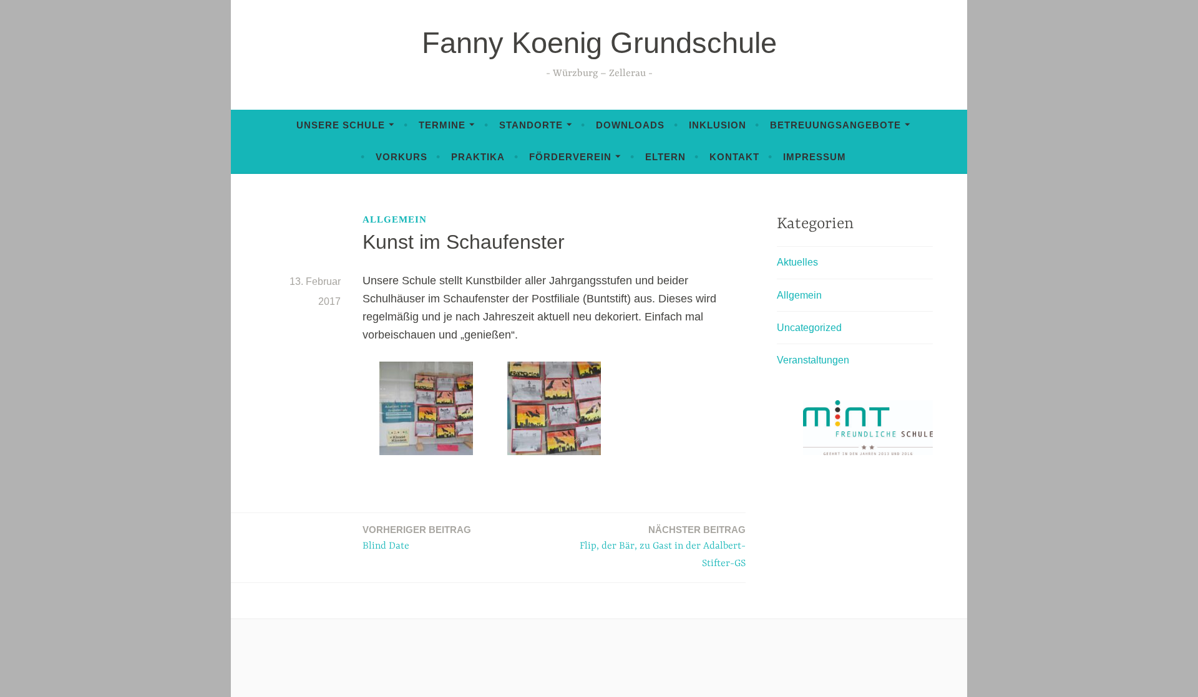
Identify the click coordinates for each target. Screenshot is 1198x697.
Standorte (531, 125)
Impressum (814, 156)
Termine (442, 125)
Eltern (665, 156)
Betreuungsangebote (835, 125)
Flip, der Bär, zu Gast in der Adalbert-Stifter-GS (663, 547)
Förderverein (570, 156)
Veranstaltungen (813, 360)
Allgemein (395, 219)
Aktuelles (797, 262)
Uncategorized (809, 327)
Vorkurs (401, 156)
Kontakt (734, 156)
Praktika (478, 156)
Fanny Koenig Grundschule (599, 42)
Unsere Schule (340, 125)
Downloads (630, 125)
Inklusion (717, 125)
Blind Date (417, 538)
